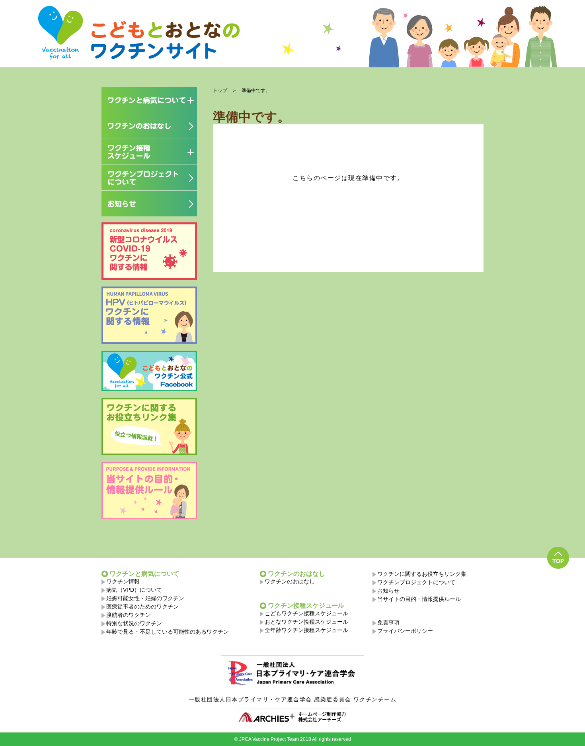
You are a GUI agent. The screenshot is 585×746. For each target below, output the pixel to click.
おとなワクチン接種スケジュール (306, 621)
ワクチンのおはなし (290, 581)
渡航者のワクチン (128, 615)
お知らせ (388, 590)
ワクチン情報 (123, 581)
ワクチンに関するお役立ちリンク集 (421, 574)
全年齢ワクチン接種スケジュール (306, 630)
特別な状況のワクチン (134, 623)
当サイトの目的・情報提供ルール (419, 599)
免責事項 (388, 622)
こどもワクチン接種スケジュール (306, 613)
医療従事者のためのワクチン (142, 606)
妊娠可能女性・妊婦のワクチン (145, 598)
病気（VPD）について (134, 590)
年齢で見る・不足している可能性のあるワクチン (167, 631)
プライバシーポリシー (405, 631)
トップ (220, 90)
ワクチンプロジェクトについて (416, 582)
